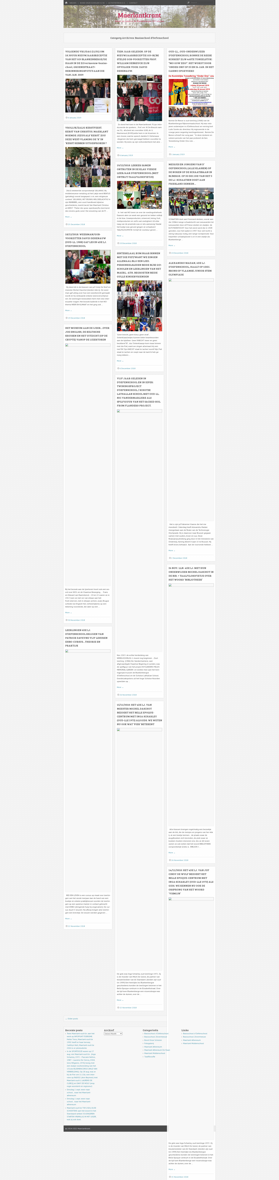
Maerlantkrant (139, 15)
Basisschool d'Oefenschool (156, 1033)
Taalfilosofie (149, 1056)
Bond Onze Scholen (153, 1040)
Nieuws (73, 3)
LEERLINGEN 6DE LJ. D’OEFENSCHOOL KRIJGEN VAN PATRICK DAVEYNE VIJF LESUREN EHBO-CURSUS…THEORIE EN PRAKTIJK (86, 637)
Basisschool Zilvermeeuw (155, 1036)
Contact (133, 3)
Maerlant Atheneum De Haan (157, 1050)
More (120, 147)
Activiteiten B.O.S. (116, 3)
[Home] (66, 2)
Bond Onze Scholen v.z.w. (92, 3)
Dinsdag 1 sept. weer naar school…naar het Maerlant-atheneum (79, 1092)
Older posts (71, 1018)
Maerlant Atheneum (153, 1046)
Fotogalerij (149, 1043)
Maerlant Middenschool (154, 1053)
